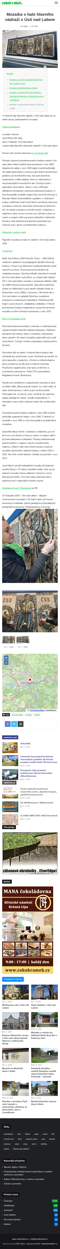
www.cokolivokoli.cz (20, 1239)
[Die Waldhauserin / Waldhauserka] (10, 806)
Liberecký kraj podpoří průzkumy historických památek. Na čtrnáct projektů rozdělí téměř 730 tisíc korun (38, 759)
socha (34, 1144)
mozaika (29, 715)
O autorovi (7, 251)
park (43, 1139)
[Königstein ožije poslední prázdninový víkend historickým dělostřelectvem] (10, 774)
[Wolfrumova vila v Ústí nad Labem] (15, 992)
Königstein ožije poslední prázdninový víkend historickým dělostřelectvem (36, 773)
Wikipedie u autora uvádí (13, 232)
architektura (8, 1134)
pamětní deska (31, 1139)
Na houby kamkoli (12, 1219)
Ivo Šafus (24, 26)
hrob (19, 1134)
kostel (45, 1134)
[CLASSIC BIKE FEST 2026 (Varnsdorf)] (10, 819)
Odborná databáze (11, 127)
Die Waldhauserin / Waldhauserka (36, 802)
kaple (36, 1134)
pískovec (7, 1144)
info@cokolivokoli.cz (39, 1239)
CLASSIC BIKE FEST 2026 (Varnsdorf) (38, 815)
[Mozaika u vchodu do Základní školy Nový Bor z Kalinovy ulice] (44, 1019)
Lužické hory (9, 1139)
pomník (52, 1139)
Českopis (8, 1201)
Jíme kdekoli (9, 1215)
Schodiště (25, 743)
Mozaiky (10, 74)
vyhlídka (43, 1144)
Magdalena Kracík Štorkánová (16, 488)
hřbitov (27, 1134)
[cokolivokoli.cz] (12, 2)
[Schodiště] (10, 747)
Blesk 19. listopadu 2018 (13, 319)
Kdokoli (7, 1224)
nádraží (37, 715)
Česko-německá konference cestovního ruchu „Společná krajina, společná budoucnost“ (38, 792)
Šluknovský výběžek (21, 1149)
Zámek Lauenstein (12, 1184)
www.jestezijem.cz (49, 1244)
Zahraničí (8, 1210)
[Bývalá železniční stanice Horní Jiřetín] (44, 1088)
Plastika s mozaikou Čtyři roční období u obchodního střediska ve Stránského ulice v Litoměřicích (27, 96)
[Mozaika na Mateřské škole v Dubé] (15, 1055)
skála (17, 1144)
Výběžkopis (9, 1205)
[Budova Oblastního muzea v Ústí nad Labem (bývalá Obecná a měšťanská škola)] (15, 1021)
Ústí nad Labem (17, 715)
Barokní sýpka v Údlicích (15, 1167)
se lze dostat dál (39, 153)
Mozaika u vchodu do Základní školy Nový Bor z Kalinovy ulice (44, 1035)
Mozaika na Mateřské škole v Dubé (23, 88)
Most (20, 1139)
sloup (25, 1144)
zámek (6, 1149)
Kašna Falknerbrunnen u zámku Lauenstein (24, 1179)
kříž (53, 1134)
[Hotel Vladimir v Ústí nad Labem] (44, 992)
